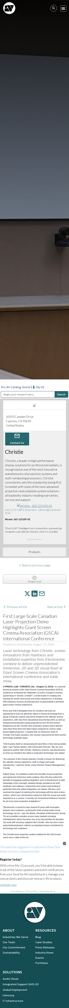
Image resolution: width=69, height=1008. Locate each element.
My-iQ (39, 387)
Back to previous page (35, 565)
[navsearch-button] (53, 8)
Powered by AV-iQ (47, 891)
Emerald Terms (17, 891)
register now (8, 885)
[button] (63, 9)
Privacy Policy (32, 891)
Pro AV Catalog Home (16, 387)
